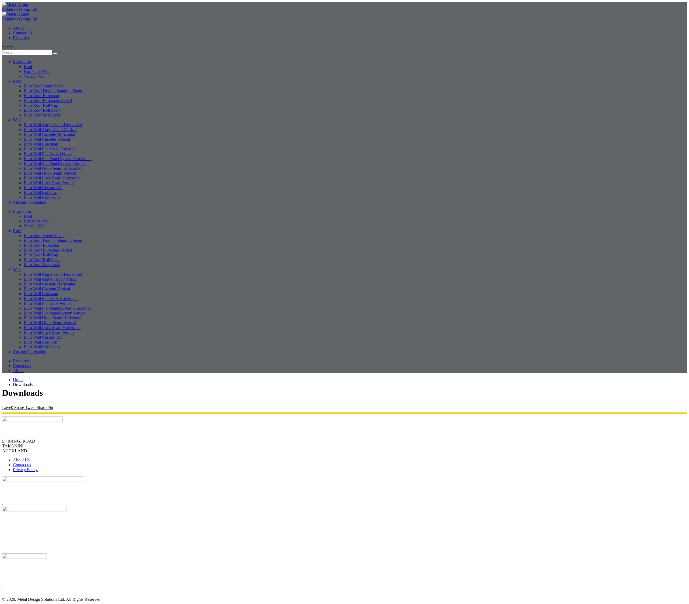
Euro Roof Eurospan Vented (48, 100)
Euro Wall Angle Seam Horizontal (53, 124)
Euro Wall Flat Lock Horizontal (51, 149)
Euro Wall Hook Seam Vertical (50, 173)
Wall (17, 120)
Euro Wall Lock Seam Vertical (49, 183)
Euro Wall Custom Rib (43, 187)
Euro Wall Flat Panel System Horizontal (58, 158)
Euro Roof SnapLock (42, 115)
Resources (21, 38)
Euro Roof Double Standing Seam (53, 91)
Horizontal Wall (37, 71)
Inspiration (22, 61)
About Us (21, 460)
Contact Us (22, 33)
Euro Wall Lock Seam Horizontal (52, 178)
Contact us (22, 365)
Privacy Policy (25, 469)
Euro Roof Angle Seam (44, 86)
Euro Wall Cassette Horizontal (49, 134)
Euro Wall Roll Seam (42, 197)
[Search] (55, 53)
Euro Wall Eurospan (41, 144)
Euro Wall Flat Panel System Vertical (55, 163)
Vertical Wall (34, 76)
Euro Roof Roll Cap (41, 105)
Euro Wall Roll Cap (40, 192)
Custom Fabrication (29, 202)
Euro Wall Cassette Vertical (47, 139)
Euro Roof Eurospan (41, 95)
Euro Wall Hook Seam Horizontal (52, 168)
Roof (28, 66)
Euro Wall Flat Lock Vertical (48, 153)
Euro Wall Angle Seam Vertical (50, 129)
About (18, 28)
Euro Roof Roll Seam (42, 110)
